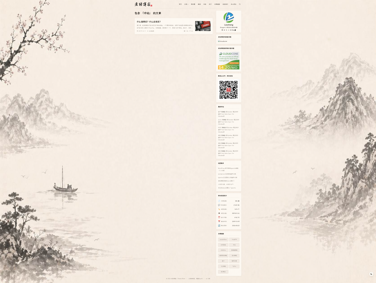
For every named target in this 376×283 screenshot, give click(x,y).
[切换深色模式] (371, 274)
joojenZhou (223, 239)
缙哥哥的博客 (223, 255)
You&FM (234, 239)
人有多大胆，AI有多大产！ (226, 184)
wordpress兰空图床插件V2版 (227, 174)
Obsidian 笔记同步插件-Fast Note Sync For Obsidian (228, 114)
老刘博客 (234, 255)
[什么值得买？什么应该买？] (203, 26)
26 (192, 31)
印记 (234, 245)
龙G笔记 (223, 271)
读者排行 (225, 4)
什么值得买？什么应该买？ (149, 22)
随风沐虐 (234, 261)
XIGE (219, 127)
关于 (210, 4)
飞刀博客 (223, 266)
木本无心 (223, 250)
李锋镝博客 (234, 250)
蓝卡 (223, 261)
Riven (183, 278)
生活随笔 (151, 31)
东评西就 (223, 245)
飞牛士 (234, 266)
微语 (199, 4)
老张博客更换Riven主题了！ (226, 181)
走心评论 (233, 4)
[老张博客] (144, 4)
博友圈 (193, 4)
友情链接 (217, 4)
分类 (185, 4)
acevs (220, 120)
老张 (219, 135)
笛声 (219, 112)
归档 (204, 4)
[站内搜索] (239, 4)
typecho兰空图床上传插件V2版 (227, 177)
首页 (180, 4)
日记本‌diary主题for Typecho (227, 188)
